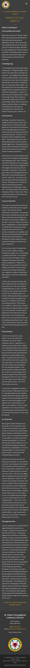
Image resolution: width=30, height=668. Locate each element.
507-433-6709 (16, 627)
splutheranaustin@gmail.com (17, 629)
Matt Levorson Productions (18, 665)
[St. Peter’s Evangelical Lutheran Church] (6, 4)
